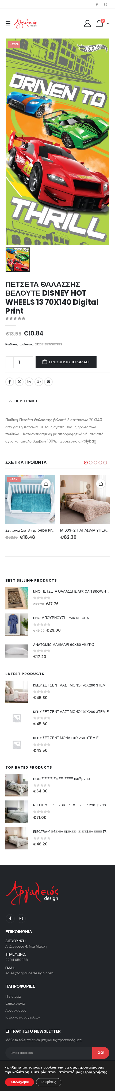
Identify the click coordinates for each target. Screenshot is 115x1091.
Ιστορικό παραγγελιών (22, 1017)
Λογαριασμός (15, 1010)
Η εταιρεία (13, 996)
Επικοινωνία (15, 1003)
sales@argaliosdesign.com (29, 973)
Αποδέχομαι (19, 1082)
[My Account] (87, 23)
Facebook (9, 381)
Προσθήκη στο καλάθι (69, 362)
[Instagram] (105, 4)
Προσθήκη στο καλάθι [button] (46, 484)
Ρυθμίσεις (48, 1082)
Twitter (19, 381)
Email (48, 381)
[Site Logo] (25, 23)
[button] (9, 23)
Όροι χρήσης (95, 1072)
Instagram (21, 918)
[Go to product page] (85, 499)
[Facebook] (97, 4)
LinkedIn (29, 381)
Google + (38, 381)
